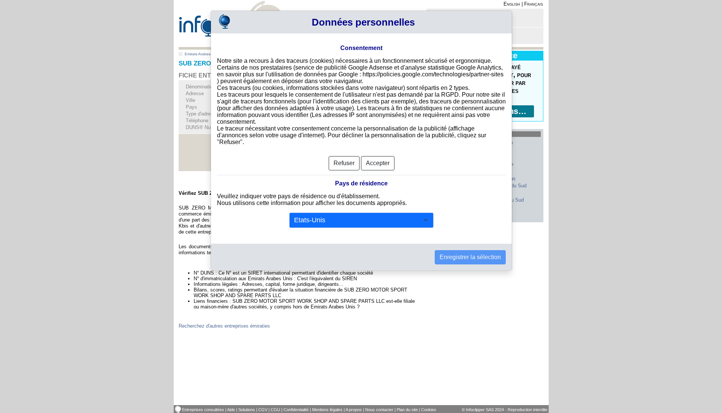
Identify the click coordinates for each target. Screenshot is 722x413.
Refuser (344, 163)
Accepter (378, 163)
